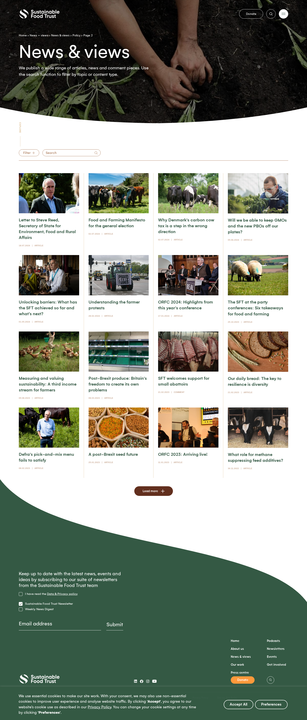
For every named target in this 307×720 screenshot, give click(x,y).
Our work (237, 664)
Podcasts (273, 641)
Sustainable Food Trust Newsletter (49, 604)
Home (23, 35)
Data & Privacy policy (62, 594)
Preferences (271, 704)
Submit (115, 624)
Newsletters (275, 648)
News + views (39, 35)
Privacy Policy (99, 707)
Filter (27, 153)
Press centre (240, 672)
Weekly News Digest (39, 609)
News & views (60, 35)
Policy (76, 35)
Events (272, 656)
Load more (150, 491)
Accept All (238, 704)
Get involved (276, 664)
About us (237, 648)
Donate (251, 14)
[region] (153, 703)
